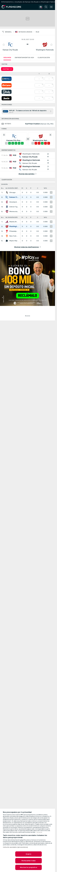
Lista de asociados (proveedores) (15, 847)
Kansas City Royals (10, 50)
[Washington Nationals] (7, 226)
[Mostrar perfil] (10, 44)
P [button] (30, 188)
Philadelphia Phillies (14, 231)
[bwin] (7, 98)
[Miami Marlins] (7, 240)
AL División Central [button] (13, 188)
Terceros (39, 832)
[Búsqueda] (46, 7)
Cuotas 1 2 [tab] (7, 69)
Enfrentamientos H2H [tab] (24, 57)
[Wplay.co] (7, 79)
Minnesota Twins (14, 211)
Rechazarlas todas (28, 861)
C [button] (37, 188)
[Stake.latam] (7, 92)
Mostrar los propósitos (28, 867)
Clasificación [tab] (44, 57)
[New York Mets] (7, 236)
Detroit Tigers (14, 207)
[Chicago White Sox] (7, 192)
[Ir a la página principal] (13, 6)
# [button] (1, 188)
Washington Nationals (45, 50)
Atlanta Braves (14, 222)
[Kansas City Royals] (7, 197)
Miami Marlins (14, 241)
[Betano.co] (7, 85)
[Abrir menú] (51, 7)
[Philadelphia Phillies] (7, 231)
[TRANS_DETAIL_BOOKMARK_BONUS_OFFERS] (41, 7)
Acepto (28, 854)
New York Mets (14, 236)
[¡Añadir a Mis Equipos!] (4, 44)
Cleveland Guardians (14, 202)
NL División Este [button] (11, 217)
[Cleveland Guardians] (7, 202)
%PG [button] (45, 188)
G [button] (26, 188)
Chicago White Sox (14, 192)
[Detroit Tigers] (7, 206)
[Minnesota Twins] (7, 211)
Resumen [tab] (7, 57)
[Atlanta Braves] (7, 221)
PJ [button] (22, 188)
